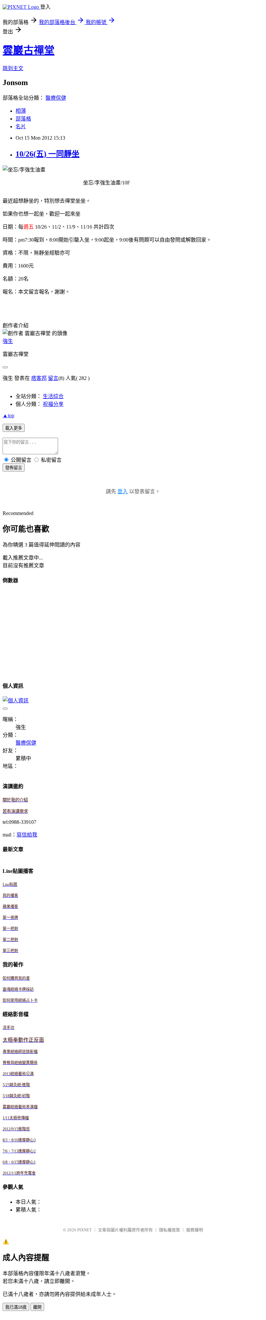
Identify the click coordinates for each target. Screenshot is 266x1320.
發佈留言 (13, 467)
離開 (37, 1307)
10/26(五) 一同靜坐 (47, 154)
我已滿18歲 (16, 1307)
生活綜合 (53, 396)
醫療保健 (55, 98)
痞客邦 (39, 378)
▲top (8, 415)
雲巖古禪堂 (28, 50)
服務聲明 (194, 1229)
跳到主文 (13, 68)
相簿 (21, 111)
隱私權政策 (169, 1229)
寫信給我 (27, 834)
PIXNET (84, 1229)
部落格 (23, 118)
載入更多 (13, 428)
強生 (8, 341)
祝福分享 (53, 404)
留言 (53, 378)
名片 (21, 126)
